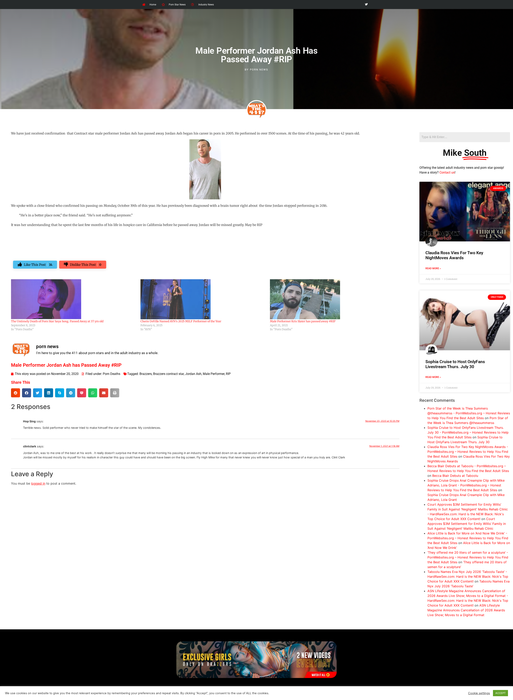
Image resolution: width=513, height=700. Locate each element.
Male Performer (213, 374)
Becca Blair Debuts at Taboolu (455, 476)
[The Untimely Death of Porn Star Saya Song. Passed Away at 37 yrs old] (73, 299)
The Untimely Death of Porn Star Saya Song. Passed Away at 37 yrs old (57, 321)
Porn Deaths (111, 374)
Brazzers (145, 374)
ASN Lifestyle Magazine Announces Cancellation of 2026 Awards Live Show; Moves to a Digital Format (466, 610)
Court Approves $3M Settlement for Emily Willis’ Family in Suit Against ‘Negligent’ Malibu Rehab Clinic (466, 523)
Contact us (447, 172)
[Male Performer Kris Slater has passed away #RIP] (332, 299)
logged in (38, 483)
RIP (228, 374)
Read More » (433, 268)
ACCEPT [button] (500, 693)
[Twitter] (366, 4)
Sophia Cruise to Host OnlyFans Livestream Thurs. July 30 (455, 364)
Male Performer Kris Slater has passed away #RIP (302, 321)
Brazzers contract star (168, 374)
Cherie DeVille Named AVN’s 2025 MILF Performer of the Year (180, 321)
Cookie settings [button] (479, 693)
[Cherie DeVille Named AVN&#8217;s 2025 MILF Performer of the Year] (203, 299)
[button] (15, 392)
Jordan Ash (193, 374)
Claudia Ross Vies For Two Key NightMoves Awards (454, 255)
